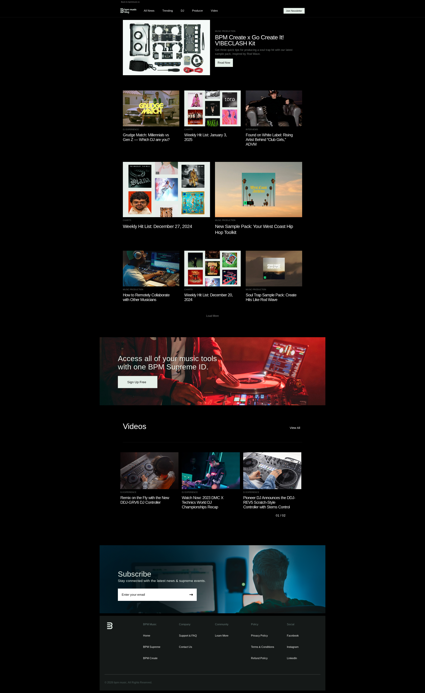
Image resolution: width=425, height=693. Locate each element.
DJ (182, 10)
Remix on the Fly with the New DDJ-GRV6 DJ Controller (144, 500)
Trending (167, 10)
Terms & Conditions (262, 647)
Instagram (292, 647)
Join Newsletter (294, 10)
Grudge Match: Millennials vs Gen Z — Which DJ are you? (146, 137)
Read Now (224, 62)
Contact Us (185, 647)
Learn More (221, 635)
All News (149, 10)
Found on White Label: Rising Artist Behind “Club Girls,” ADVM (269, 139)
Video (214, 10)
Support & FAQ (188, 635)
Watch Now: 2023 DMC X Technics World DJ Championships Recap (202, 502)
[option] (151, 478)
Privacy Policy (259, 635)
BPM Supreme (151, 647)
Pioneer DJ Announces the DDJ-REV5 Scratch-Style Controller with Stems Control (269, 502)
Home (146, 635)
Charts (188, 129)
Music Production (225, 31)
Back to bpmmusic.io (130, 2)
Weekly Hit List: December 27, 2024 (157, 226)
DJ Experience (131, 129)
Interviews (252, 129)
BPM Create (150, 658)
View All (295, 428)
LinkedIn (292, 658)
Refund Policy (259, 658)
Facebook (293, 635)
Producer (197, 10)
